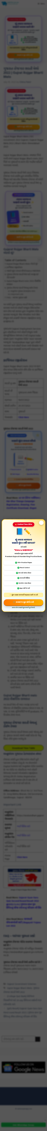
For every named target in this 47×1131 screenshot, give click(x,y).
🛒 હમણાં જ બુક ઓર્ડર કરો (23, 602)
